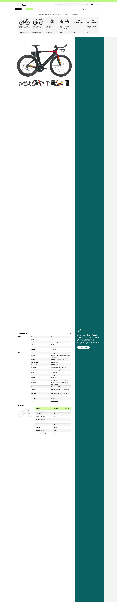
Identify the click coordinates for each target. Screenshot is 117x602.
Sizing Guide (67, 408)
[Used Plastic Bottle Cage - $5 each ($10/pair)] (92, 21)
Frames (45, 9)
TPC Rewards (81, 1)
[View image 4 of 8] (41, 83)
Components (65, 9)
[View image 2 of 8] (28, 83)
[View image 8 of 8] (66, 83)
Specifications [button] (22, 333)
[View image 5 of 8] (47, 83)
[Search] (88, 5)
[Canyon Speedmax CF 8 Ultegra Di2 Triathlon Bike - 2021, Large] (38, 21)
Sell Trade (18, 9)
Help (86, 1)
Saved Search (29, 9)
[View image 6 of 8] (54, 83)
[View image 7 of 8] (60, 83)
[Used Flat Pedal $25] (78, 21)
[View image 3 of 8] (35, 83)
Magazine (91, 1)
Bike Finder (98, 9)
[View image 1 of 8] (22, 83)
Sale (91, 9)
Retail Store (97, 1)
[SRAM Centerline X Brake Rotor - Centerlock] (51, 21)
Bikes (38, 9)
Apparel (84, 9)
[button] (99, 4)
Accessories (75, 9)
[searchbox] (70, 4)
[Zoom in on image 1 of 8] (44, 59)
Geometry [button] (21, 405)
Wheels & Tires (54, 9)
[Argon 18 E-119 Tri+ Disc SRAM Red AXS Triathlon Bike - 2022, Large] (24, 21)
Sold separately (54, 401)
